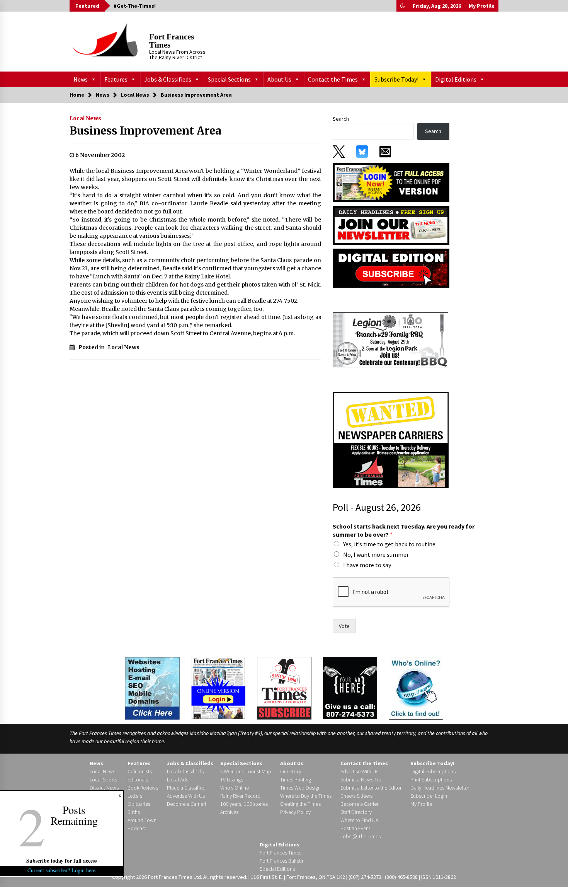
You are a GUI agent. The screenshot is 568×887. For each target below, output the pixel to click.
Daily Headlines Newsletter (439, 787)
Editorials (138, 779)
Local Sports (103, 779)
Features (116, 79)
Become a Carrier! (186, 803)
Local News (85, 118)
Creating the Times (300, 803)
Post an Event (355, 828)
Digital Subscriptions (433, 771)
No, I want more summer (376, 554)
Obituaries (139, 803)
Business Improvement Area (145, 131)
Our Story (290, 771)
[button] (402, 5)
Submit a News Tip (360, 779)
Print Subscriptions (431, 779)
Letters (135, 795)
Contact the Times (333, 79)
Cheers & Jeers (356, 795)
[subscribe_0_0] (391, 181)
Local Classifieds (185, 771)
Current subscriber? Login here (62, 870)
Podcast (137, 828)
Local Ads (177, 779)
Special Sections (229, 79)
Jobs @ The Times (360, 836)
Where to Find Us (359, 820)
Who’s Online (234, 787)
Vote (344, 626)
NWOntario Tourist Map (245, 771)
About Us (279, 79)
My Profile (482, 5)
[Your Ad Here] (350, 687)
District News (104, 787)
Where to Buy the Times (306, 795)
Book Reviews (143, 787)
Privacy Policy (295, 812)
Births (134, 812)
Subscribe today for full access (62, 860)
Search (341, 118)
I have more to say (367, 565)
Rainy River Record (240, 795)
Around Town (142, 820)
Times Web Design (300, 787)
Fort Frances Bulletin (282, 860)
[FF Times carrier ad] (391, 439)
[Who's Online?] (416, 687)
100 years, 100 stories (244, 803)
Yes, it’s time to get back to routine (389, 544)
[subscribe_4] (391, 224)
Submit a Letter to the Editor (370, 787)
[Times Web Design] (152, 687)
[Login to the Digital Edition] (218, 687)
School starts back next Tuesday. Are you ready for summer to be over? (403, 530)
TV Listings (231, 779)
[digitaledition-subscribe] (391, 267)
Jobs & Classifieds (167, 79)
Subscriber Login (428, 795)
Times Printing (295, 779)
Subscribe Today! (396, 79)
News (80, 79)
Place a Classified (186, 787)
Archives (229, 812)
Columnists (140, 771)
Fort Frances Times (171, 40)
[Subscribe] (284, 688)
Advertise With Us (186, 795)
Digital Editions (455, 79)
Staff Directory (356, 812)
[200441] (391, 339)
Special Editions (277, 868)
